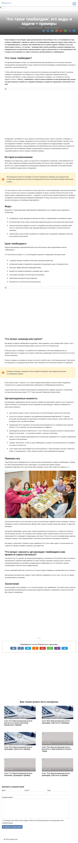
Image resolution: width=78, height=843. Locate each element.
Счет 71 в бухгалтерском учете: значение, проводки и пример (18, 774)
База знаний (38, 28)
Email (27, 790)
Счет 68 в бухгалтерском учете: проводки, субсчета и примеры (56, 722)
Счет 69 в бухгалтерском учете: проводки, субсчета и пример (18, 748)
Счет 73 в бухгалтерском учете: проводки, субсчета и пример (56, 774)
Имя (4, 790)
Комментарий (7, 797)
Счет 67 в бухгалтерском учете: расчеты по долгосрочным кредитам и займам (18, 723)
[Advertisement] (40, 615)
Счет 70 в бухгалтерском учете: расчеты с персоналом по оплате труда (56, 749)
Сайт (49, 790)
